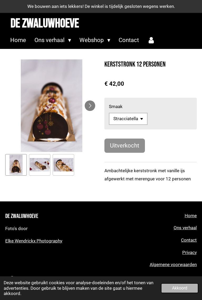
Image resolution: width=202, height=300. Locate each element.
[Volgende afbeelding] (90, 105)
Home (191, 215)
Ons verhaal (185, 227)
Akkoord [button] (179, 288)
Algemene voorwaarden (173, 264)
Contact (189, 240)
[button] (16, 165)
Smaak (116, 106)
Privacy (189, 252)
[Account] (151, 40)
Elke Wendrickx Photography (33, 240)
